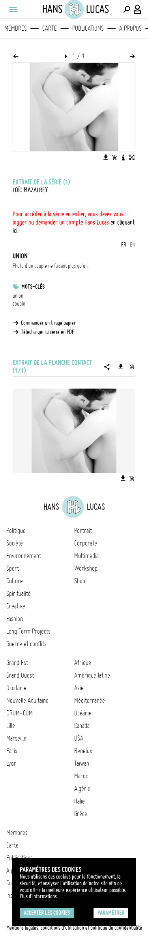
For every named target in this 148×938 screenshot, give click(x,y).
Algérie (82, 788)
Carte (49, 28)
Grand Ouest (20, 675)
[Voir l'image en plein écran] (131, 157)
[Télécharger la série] (120, 366)
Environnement (23, 556)
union (18, 295)
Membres (15, 28)
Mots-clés (33, 286)
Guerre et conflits (26, 644)
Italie (79, 801)
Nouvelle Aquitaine (27, 700)
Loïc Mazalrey (30, 190)
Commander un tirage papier (48, 322)
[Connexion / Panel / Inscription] (137, 9)
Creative (15, 606)
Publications (88, 28)
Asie (79, 688)
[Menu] (13, 9)
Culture (14, 581)
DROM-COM (19, 713)
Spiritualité (18, 593)
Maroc (81, 776)
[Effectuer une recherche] (126, 9)
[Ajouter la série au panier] (131, 366)
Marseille (16, 738)
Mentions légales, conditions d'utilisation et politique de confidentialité (74, 927)
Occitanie (16, 688)
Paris (11, 751)
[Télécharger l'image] (105, 157)
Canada (82, 726)
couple (19, 303)
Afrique (82, 663)
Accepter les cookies (47, 912)
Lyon (11, 763)
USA (78, 738)
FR (123, 244)
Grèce (80, 814)
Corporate (85, 543)
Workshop (85, 568)
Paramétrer (110, 912)
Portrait (83, 530)
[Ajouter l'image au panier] (114, 157)
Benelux (83, 751)
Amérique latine (92, 675)
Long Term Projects (28, 631)
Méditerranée (89, 700)
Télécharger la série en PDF (47, 331)
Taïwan (81, 763)
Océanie (83, 713)
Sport (12, 568)
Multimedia (86, 556)
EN (132, 244)
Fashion (14, 619)
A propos (130, 28)
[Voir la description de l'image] (123, 157)
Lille (10, 726)
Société (14, 543)
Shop (79, 581)
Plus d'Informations (38, 896)
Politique (16, 530)
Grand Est (17, 663)
